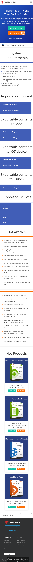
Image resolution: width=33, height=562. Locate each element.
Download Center (13, 527)
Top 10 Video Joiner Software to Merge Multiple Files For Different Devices (15, 241)
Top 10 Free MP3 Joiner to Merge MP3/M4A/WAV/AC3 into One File (13, 333)
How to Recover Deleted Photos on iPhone (16, 267)
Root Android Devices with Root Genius (15, 246)
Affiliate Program (21, 545)
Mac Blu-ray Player (16, 477)
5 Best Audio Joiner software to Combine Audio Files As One (16, 300)
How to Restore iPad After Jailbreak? (14, 256)
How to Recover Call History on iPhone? (15, 259)
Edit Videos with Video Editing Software (15, 295)
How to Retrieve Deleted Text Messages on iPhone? (16, 271)
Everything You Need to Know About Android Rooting (15, 251)
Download (12, 390)
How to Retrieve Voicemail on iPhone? (15, 341)
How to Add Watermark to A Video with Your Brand (17, 283)
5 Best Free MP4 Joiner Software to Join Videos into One (15, 277)
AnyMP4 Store (12, 530)
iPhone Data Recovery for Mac (16, 361)
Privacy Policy (7, 542)
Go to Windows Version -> (16, 38)
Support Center (21, 540)
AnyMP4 (11, 514)
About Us (6, 540)
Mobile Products (18, 514)
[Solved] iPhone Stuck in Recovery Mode (16, 263)
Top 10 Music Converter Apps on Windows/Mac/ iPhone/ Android (13, 321)
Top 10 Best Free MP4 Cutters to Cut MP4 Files (16, 327)
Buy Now (21, 390)
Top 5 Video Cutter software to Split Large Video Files (16, 309)
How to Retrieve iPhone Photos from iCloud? (17, 337)
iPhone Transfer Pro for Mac (15, 45)
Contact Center (21, 542)
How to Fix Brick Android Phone (13, 305)
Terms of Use (7, 545)
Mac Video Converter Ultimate (16, 439)
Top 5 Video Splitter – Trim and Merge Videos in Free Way (15, 315)
